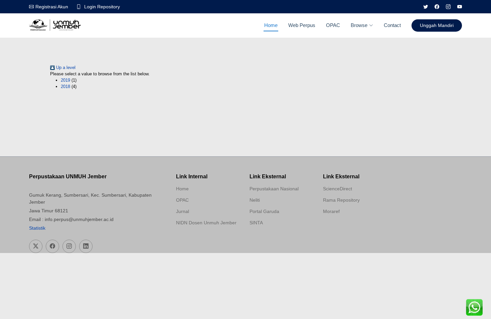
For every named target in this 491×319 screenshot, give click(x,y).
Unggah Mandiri (437, 25)
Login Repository (102, 6)
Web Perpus (301, 25)
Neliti (255, 200)
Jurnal (182, 211)
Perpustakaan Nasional (274, 188)
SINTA (256, 222)
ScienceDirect (337, 188)
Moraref (331, 211)
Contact (392, 25)
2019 (65, 80)
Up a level (65, 67)
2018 (65, 86)
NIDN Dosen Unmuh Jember (206, 222)
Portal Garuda (264, 211)
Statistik (37, 228)
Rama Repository (341, 200)
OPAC (333, 25)
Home (271, 25)
